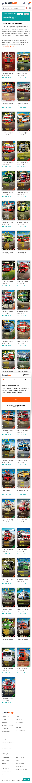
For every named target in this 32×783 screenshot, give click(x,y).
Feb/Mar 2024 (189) (22, 282)
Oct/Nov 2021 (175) (22, 490)
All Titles (4, 719)
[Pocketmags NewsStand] (10, 3)
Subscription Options (8, 46)
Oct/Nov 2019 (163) (22, 669)
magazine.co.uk (20, 766)
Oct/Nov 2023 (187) (22, 311)
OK (16, 399)
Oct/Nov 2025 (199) (22, 133)
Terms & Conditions (6, 748)
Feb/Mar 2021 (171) (22, 549)
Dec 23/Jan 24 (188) (7, 311)
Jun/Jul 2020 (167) (22, 609)
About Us (18, 760)
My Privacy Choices (6, 753)
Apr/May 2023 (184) (7, 371)
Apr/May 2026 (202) (7, 103)
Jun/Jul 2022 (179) (22, 430)
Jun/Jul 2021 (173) (22, 520)
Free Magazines (5, 728)
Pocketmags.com (20, 763)
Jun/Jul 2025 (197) (22, 162)
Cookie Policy (5, 751)
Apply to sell (5, 774)
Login (3, 776)
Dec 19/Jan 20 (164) (7, 669)
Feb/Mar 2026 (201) (22, 103)
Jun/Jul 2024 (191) (22, 252)
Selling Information (6, 771)
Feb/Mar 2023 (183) (22, 371)
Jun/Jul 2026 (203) (22, 73)
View (3, 77)
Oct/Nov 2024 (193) (22, 222)
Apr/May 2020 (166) (7, 639)
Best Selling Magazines (7, 725)
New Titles (4, 722)
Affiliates (4, 763)
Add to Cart (8, 77)
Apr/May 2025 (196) (7, 192)
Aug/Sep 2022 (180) (7, 430)
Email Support (19, 722)
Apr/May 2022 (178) (7, 460)
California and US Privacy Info (8, 744)
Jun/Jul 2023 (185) (22, 341)
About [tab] (26, 379)
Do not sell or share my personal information (16, 406)
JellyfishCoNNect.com (21, 769)
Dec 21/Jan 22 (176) (7, 490)
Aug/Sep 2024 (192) (7, 252)
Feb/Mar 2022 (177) (22, 460)
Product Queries (6, 760)
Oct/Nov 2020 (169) (22, 579)
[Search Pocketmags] (3, 8)
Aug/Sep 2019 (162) (7, 698)
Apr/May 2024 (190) (7, 282)
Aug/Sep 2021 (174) (7, 520)
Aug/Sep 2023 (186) (7, 341)
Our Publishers (5, 734)
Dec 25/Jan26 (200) (7, 133)
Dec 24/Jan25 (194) (7, 222)
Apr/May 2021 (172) (7, 549)
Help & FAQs (19, 719)
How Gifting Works (20, 730)
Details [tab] (16, 379)
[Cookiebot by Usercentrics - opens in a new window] (23, 375)
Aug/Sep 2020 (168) (7, 609)
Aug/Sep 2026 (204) (8, 73)
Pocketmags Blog (6, 731)
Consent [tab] (5, 379)
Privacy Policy (5, 739)
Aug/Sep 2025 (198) (7, 162)
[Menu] (3, 3)
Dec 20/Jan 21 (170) (7, 579)
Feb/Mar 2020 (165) (22, 639)
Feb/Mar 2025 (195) (22, 192)
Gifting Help (19, 733)
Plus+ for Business (6, 737)
